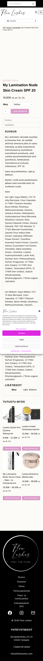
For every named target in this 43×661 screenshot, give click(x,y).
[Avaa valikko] (40, 12)
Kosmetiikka (11, 80)
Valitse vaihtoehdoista (12, 448)
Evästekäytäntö (15, 350)
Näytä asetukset (21, 346)
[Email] (33, 613)
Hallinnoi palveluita (21, 328)
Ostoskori (21, 581)
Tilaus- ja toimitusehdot (21, 597)
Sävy (5, 104)
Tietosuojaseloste (26, 350)
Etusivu (21, 577)
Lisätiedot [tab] (9, 125)
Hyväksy (21, 333)
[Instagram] (21, 613)
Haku (33, 4)
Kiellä (21, 340)
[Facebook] (10, 613)
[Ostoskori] (36, 12)
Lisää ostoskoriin (20, 111)
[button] (39, 311)
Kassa (21, 586)
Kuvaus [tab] (8, 120)
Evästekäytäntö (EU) (21, 605)
